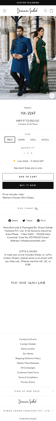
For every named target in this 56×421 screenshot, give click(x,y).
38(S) (10, 139)
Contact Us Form (28, 339)
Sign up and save (27, 391)
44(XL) (45, 139)
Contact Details (28, 344)
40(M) (21, 139)
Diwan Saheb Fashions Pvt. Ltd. (27, 411)
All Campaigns (28, 367)
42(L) (33, 139)
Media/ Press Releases (28, 363)
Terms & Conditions (28, 377)
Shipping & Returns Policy (28, 358)
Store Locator (28, 348)
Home (27, 107)
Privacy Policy (28, 382)
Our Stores (28, 353)
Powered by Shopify (28, 418)
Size (28, 134)
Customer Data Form (28, 372)
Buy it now (28, 185)
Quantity (28, 148)
